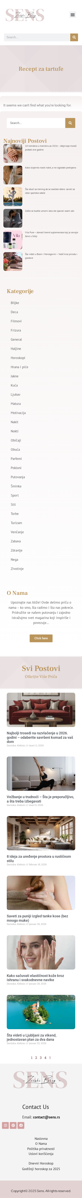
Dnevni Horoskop (41, 1163)
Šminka (16, 486)
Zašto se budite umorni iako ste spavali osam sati (49, 210)
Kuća (14, 385)
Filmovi (16, 321)
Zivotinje (17, 569)
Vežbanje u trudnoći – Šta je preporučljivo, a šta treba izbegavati (40, 799)
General (16, 339)
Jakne (15, 376)
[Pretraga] (74, 37)
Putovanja (18, 477)
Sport (15, 495)
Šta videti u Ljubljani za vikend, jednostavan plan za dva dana (31, 1037)
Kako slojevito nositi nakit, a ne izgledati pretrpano (50, 167)
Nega (14, 559)
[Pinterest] (13, 1125)
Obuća (15, 449)
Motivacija (18, 413)
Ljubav (15, 394)
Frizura (16, 330)
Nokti (15, 431)
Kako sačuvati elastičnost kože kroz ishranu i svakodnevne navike (35, 978)
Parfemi (16, 458)
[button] (72, 14)
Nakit (14, 422)
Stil (13, 504)
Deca (14, 312)
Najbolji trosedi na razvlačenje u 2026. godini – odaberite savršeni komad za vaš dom (40, 737)
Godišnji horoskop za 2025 (41, 1169)
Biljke (15, 303)
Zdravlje (16, 550)
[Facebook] (21, 1125)
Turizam (16, 523)
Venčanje (17, 532)
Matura (16, 403)
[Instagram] (5, 1125)
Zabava (16, 541)
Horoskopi (18, 358)
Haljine (16, 348)
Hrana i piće (19, 367)
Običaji (16, 440)
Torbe (15, 513)
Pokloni (16, 468)
